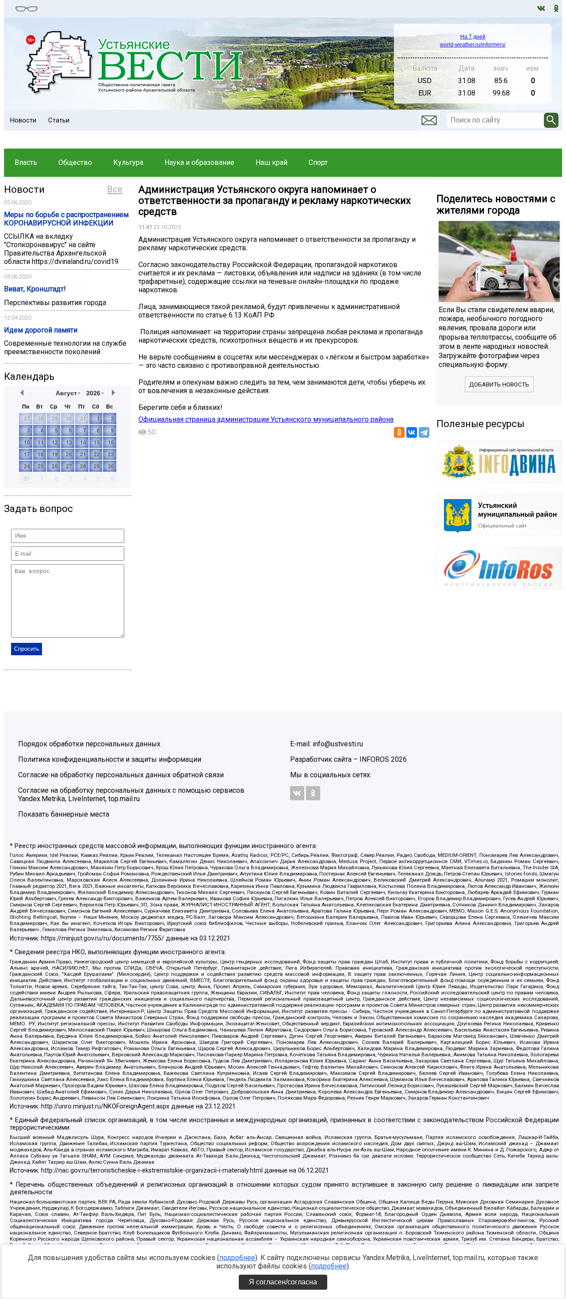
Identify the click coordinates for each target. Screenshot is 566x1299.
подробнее (237, 1257)
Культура (128, 162)
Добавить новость (499, 384)
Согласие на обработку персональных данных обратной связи (121, 775)
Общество (75, 162)
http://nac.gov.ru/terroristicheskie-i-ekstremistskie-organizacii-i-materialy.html (152, 1170)
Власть (26, 162)
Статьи (58, 120)
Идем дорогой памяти (40, 330)
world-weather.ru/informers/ (472, 45)
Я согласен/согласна (283, 1282)
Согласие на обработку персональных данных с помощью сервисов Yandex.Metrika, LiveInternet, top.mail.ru (131, 794)
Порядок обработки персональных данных (89, 744)
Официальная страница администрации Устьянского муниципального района (266, 419)
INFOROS (374, 759)
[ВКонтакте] (411, 432)
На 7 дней (473, 37)
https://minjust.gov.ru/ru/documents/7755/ (102, 938)
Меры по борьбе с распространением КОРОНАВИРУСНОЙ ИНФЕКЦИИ (66, 218)
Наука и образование (199, 162)
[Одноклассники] (399, 432)
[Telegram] (424, 432)
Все (114, 189)
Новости (23, 120)
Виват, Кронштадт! (35, 289)
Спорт (318, 162)
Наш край (271, 162)
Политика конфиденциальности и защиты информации (109, 759)
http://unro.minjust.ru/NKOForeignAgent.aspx (105, 1106)
